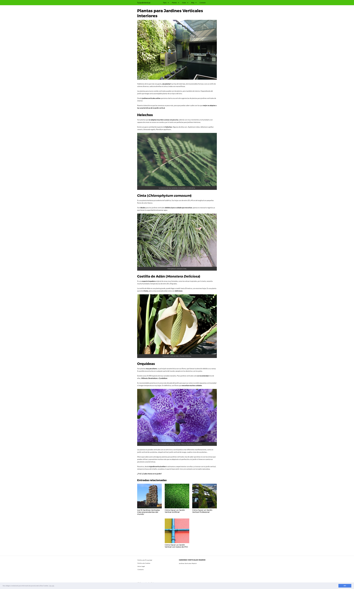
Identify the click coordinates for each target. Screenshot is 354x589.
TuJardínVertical (143, 3)
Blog (192, 2)
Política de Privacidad (145, 560)
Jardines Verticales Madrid (188, 563)
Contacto (203, 2)
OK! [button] (345, 585)
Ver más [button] (51, 586)
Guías (184, 2)
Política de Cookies (144, 563)
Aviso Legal (141, 566)
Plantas (174, 2)
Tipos (164, 2)
